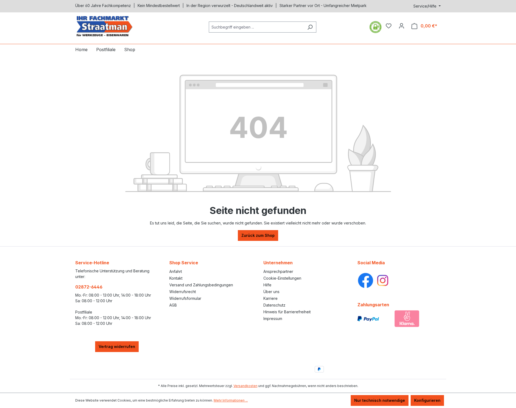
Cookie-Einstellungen (282, 278)
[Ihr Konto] (401, 25)
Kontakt (175, 278)
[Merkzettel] (388, 25)
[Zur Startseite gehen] (115, 26)
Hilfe (267, 285)
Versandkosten (245, 386)
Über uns (271, 291)
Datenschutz (274, 305)
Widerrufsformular (185, 298)
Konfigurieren (427, 400)
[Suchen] (310, 27)
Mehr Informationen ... (231, 400)
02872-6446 (88, 287)
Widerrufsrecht (182, 291)
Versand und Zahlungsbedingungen (201, 285)
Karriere (270, 298)
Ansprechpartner (278, 271)
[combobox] (256, 27)
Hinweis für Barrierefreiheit (287, 311)
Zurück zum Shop (258, 235)
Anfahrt (175, 271)
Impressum (272, 318)
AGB (173, 305)
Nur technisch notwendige (379, 400)
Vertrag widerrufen (117, 346)
